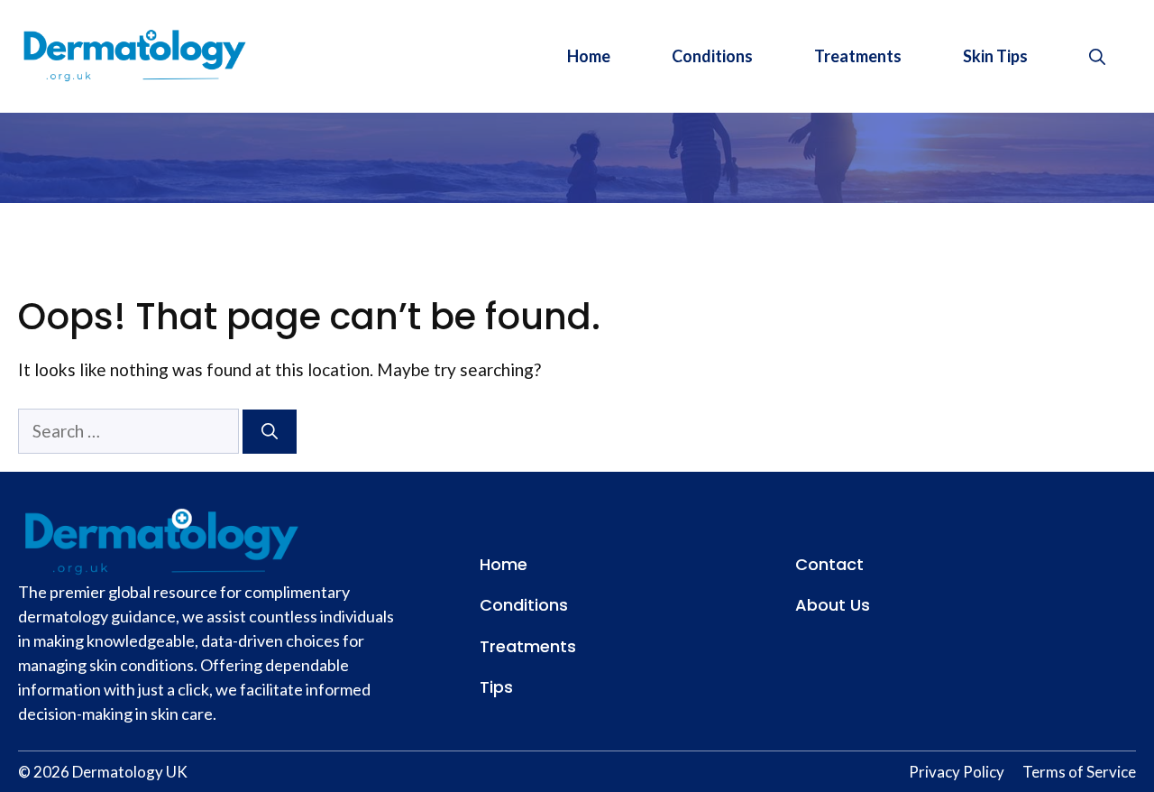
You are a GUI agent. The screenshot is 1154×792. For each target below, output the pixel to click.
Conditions (712, 56)
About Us (832, 605)
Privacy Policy (956, 771)
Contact (829, 564)
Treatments (858, 56)
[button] (1097, 55)
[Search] (270, 432)
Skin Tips (995, 56)
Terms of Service (1079, 771)
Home (588, 56)
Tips (496, 687)
